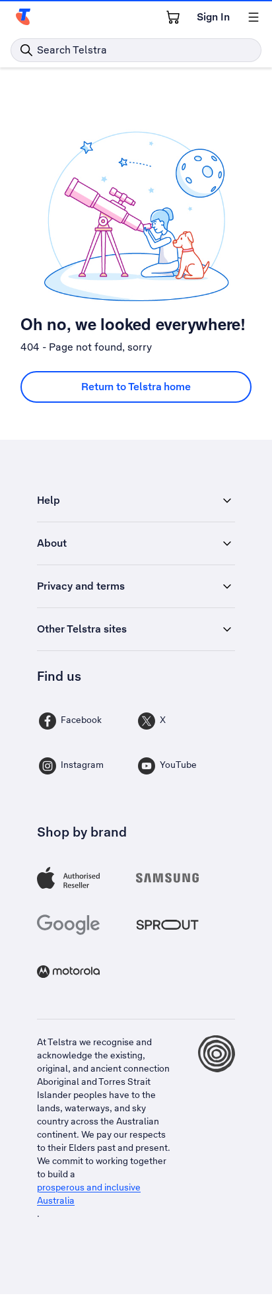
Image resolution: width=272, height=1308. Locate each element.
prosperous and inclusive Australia (89, 1193)
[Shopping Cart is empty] (173, 17)
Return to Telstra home (136, 387)
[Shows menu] (253, 17)
